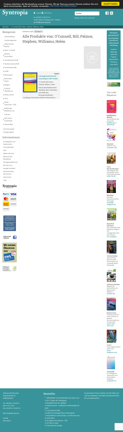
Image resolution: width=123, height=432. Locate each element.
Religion (7, 85)
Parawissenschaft (10, 67)
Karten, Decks (9, 95)
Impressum (7, 177)
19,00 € (56, 74)
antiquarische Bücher (9, 45)
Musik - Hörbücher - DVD (10, 103)
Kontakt (5, 418)
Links (5, 180)
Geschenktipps (9, 37)
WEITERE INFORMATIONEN (63, 5)
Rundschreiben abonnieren (8, 172)
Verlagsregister (8, 132)
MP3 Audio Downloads (8, 119)
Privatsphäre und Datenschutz (9, 143)
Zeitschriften (8, 124)
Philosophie (8, 75)
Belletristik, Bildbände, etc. (9, 109)
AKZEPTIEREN (110, 3)
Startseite (5, 27)
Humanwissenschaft (10, 60)
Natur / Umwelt (9, 50)
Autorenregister (9, 129)
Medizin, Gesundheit (8, 55)
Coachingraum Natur (53, 410)
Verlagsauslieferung (10, 162)
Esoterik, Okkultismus (8, 89)
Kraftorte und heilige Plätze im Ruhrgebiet (60, 413)
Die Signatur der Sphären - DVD (57, 421)
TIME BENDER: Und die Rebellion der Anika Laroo (62, 398)
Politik (6, 71)
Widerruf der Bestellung (7, 158)
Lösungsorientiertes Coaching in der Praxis (48, 77)
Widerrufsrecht (8, 153)
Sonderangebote (10, 40)
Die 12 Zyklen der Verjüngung (56, 400)
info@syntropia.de (43, 22)
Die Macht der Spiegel (54, 426)
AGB (4, 150)
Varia (6, 98)
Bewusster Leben (8, 80)
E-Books (7, 114)
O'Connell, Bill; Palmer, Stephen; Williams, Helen (27, 27)
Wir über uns (7, 165)
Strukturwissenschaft (10, 64)
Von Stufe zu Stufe (52, 423)
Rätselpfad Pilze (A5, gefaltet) (56, 403)
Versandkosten (8, 147)
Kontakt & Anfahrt (9, 168)
